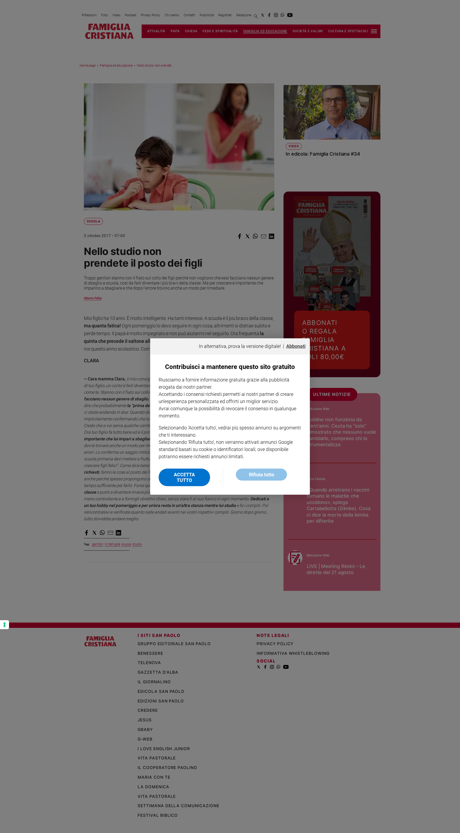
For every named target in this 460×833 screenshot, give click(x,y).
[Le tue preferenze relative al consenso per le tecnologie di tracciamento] (4, 624)
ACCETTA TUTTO (184, 477)
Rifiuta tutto (261, 474)
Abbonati (296, 346)
